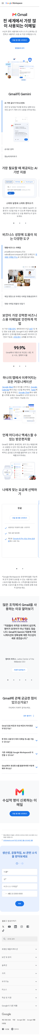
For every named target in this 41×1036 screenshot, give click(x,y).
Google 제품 (31, 1020)
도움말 (4, 1023)
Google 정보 (21, 1020)
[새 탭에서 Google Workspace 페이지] (14, 3)
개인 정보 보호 (6, 1020)
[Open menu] (2, 3)
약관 (14, 1020)
